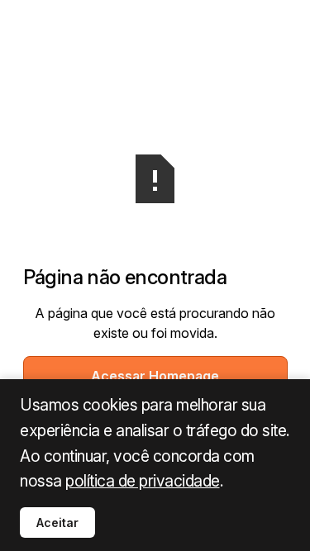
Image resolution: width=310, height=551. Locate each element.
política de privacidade (142, 481)
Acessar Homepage (155, 376)
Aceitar (57, 522)
